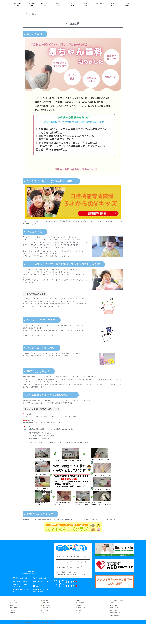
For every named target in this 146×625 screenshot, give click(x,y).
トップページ (26, 14)
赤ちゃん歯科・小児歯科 (117, 600)
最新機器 (45, 600)
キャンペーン (47, 613)
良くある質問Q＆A (100, 4)
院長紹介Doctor (58, 4)
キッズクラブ (47, 610)
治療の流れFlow (86, 4)
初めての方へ (47, 602)
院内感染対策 (47, 608)
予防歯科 (78, 605)
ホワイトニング (80, 608)
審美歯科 (78, 610)
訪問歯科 (112, 602)
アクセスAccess (113, 4)
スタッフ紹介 (13, 608)
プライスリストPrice (45, 4)
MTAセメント (113, 605)
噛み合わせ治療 (114, 608)
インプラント (80, 613)
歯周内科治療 (80, 602)
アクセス (12, 610)
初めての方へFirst (31, 4)
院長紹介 (12, 605)
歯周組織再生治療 (115, 613)
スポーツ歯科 (113, 610)
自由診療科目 (47, 605)
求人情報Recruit (127, 4)
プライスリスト (14, 602)
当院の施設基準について (117, 615)
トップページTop (18, 4)
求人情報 (12, 613)
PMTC (78, 600)
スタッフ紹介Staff (72, 4)
